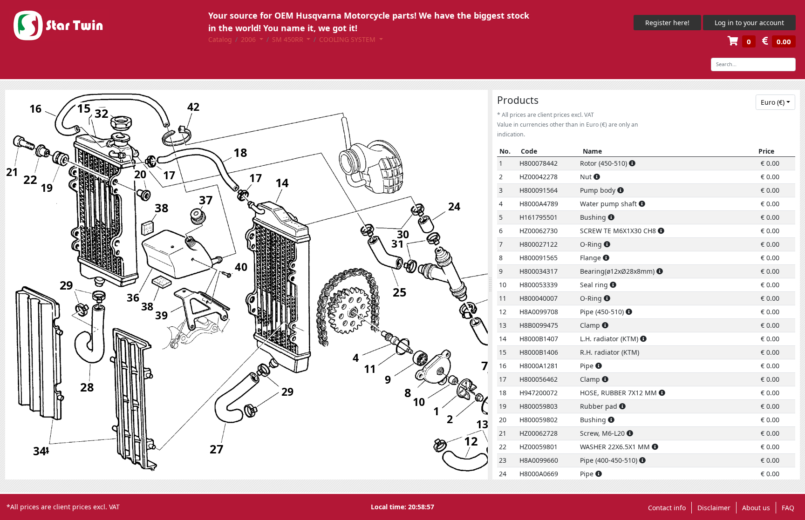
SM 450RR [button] (288, 39)
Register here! (667, 22)
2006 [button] (249, 39)
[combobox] (776, 102)
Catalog (220, 39)
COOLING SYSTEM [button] (348, 39)
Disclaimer (713, 507)
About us (756, 507)
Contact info (667, 507)
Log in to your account (749, 22)
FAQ (788, 507)
